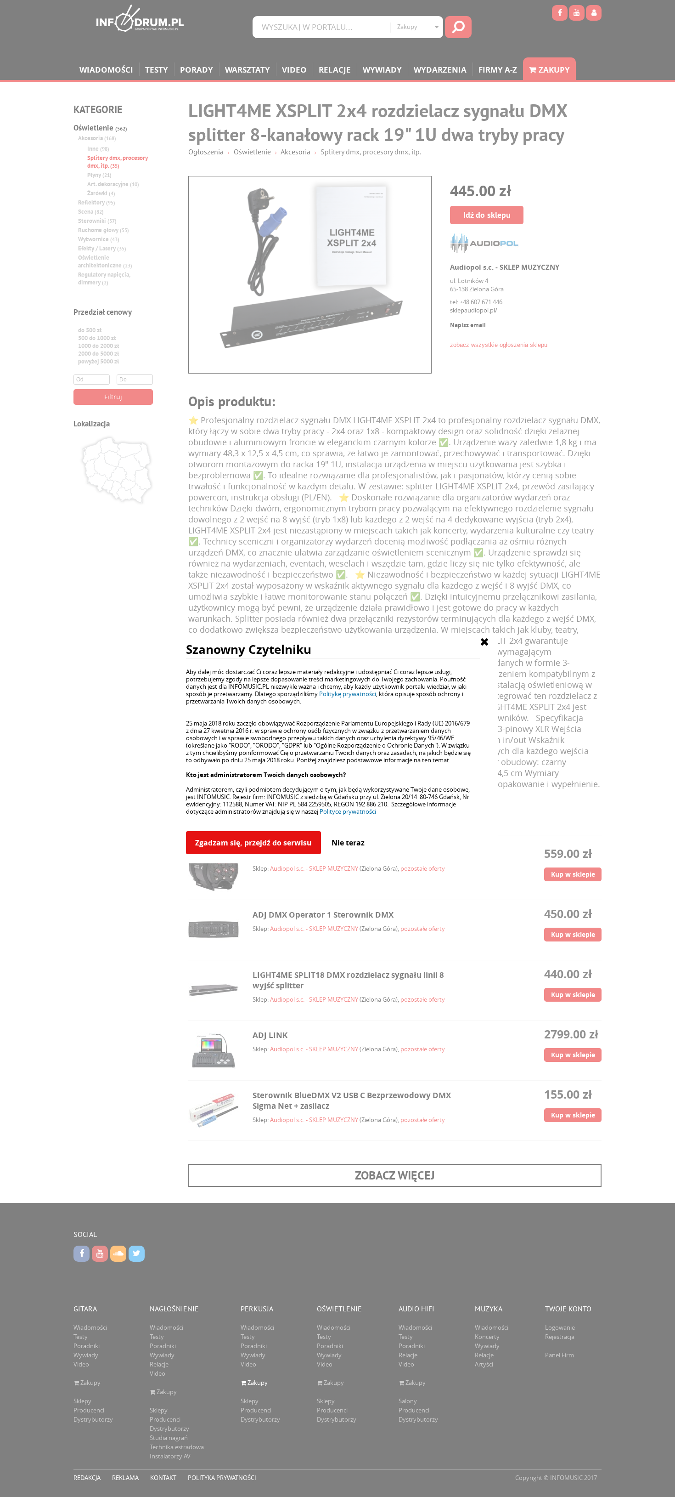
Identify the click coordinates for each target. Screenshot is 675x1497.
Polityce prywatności (348, 811)
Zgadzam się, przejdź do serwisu (253, 843)
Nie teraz (348, 843)
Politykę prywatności (347, 694)
